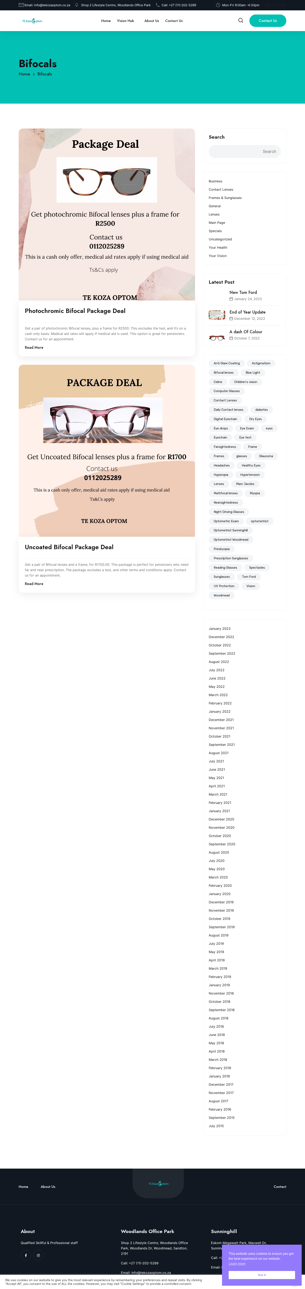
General (215, 206)
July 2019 (216, 943)
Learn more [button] (237, 1263)
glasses (241, 456)
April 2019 (217, 960)
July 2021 (216, 761)
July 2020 (216, 861)
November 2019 (221, 910)
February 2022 (220, 703)
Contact (280, 1186)
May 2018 (216, 1043)
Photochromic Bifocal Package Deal (75, 311)
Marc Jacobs (245, 484)
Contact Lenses (221, 189)
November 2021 (221, 728)
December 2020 (221, 819)
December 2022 (221, 637)
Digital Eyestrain (225, 419)
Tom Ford (249, 577)
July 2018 (216, 1026)
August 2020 (219, 852)
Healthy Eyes (251, 465)
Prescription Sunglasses (231, 558)
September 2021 (222, 745)
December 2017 (221, 1084)
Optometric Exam (226, 521)
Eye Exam (247, 428)
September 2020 (222, 844)
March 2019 (218, 968)
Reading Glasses (225, 567)
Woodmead (222, 595)
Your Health (218, 247)
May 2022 (217, 686)
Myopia (255, 493)
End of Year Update (247, 312)
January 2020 (220, 894)
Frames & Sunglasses (225, 198)
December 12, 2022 (249, 318)
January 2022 (220, 711)
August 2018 (218, 1018)
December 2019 (221, 902)
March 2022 (218, 695)
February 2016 (220, 1109)
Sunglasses (222, 577)
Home (106, 20)
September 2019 (222, 927)
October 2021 (219, 736)
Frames (219, 456)
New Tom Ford (243, 292)
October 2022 (220, 645)
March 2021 (218, 794)
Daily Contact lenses (228, 410)
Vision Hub (125, 20)
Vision (250, 586)
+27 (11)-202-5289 (182, 5)
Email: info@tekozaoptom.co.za (146, 1273)
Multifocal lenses (226, 493)
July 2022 (216, 670)
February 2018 (220, 1068)
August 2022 (219, 662)
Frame (252, 447)
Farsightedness (225, 447)
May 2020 (217, 869)
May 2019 (216, 952)
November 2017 (221, 1093)
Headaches (222, 465)
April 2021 (217, 786)
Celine (218, 382)
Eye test (245, 437)
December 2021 (221, 720)
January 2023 (220, 628)
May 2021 (216, 778)
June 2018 (217, 1035)
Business (215, 181)
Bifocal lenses (224, 372)
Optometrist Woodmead (231, 540)
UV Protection (224, 586)
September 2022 (222, 653)
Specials (215, 231)
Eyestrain (220, 437)
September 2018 (222, 1010)
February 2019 (220, 977)
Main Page (217, 222)
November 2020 (221, 827)
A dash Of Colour (245, 332)
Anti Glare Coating (227, 363)
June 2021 (217, 769)
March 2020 (218, 877)
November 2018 (221, 993)
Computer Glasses (227, 391)
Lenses (214, 214)
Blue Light (253, 372)
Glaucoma (266, 456)
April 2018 (217, 1051)
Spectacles (257, 567)
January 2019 (219, 985)
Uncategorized (220, 239)
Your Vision (218, 256)
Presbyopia (222, 549)
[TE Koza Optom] (32, 20)
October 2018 (219, 1001)
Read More (34, 347)
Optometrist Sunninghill (231, 530)
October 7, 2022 (247, 338)
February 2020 (220, 885)
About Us (151, 20)
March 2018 (218, 1060)
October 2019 (219, 919)
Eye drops (221, 428)
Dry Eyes (255, 419)
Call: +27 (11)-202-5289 (140, 1263)
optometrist (259, 521)
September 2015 (222, 1118)
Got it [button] (262, 1275)
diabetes (261, 410)
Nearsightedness (226, 502)
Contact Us (174, 20)
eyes (269, 428)
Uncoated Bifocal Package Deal (69, 547)
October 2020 (220, 836)
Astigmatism (261, 363)
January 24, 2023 (248, 299)
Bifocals (44, 74)
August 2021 (218, 753)
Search (217, 137)
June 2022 (217, 678)
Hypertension (250, 475)
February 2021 (220, 803)
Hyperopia (221, 475)
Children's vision (245, 382)
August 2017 (218, 1101)
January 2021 (219, 811)
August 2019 (218, 935)
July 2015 (216, 1126)
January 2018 (219, 1076)
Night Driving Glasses (229, 512)
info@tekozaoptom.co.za (52, 5)
